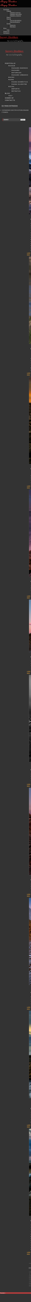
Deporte (13, 25)
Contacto (6, 33)
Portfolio (6, 9)
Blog (4, 28)
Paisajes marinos (15, 12)
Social (8, 23)
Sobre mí (6, 31)
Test (8, 30)
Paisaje (9, 11)
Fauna (9, 19)
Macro (9, 17)
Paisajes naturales (16, 14)
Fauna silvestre (15, 22)
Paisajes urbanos (15, 16)
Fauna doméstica (15, 20)
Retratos (13, 27)
